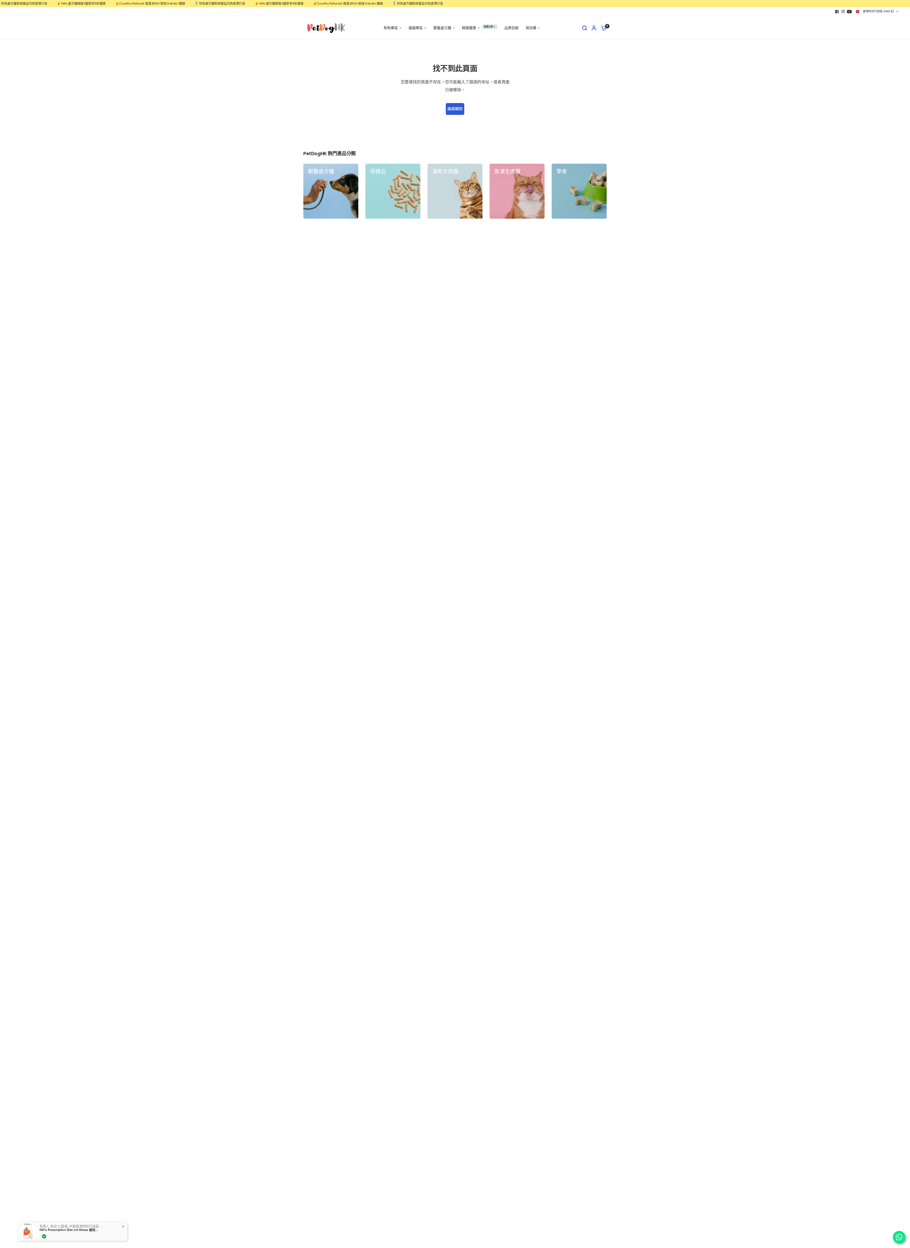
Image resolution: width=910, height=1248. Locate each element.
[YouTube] (849, 12)
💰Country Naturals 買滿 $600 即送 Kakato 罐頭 (115, 3)
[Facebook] (837, 12)
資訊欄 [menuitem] (531, 27)
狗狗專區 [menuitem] (391, 27)
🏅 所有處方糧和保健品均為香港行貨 (185, 3)
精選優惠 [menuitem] (469, 27)
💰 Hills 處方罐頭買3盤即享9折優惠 (46, 3)
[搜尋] (584, 28)
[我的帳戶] (594, 28)
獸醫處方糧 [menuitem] (442, 27)
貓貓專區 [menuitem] (416, 27)
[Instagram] (843, 12)
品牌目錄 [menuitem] (511, 27)
